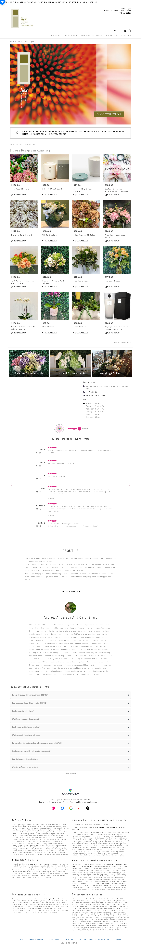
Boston (95, 827)
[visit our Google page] (71, 808)
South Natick (110, 827)
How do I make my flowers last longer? (25, 759)
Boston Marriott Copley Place (46, 899)
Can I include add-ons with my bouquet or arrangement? (31, 751)
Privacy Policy (55, 939)
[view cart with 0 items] (129, 30)
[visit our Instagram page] (53, 808)
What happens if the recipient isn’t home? (26, 735)
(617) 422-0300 (93, 392)
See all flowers (40, 151)
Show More (51, 498)
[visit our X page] (88, 808)
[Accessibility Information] (2, 2)
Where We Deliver (23, 820)
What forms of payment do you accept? (26, 719)
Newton (102, 827)
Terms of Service (36, 939)
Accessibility (103, 939)
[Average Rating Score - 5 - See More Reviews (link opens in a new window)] (72, 428)
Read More (69, 773)
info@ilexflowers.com (95, 395)
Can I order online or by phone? (23, 711)
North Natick (121, 827)
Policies (69, 939)
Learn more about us (70, 591)
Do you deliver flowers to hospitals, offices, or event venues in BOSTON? (37, 743)
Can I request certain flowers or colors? (26, 727)
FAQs (22, 939)
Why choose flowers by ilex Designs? (25, 767)
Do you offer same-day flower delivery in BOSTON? (30, 695)
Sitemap (118, 939)
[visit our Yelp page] (79, 808)
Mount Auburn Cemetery (113, 864)
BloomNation (85, 799)
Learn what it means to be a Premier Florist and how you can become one (70, 802)
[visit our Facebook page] (62, 808)
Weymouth (75, 829)
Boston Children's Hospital (40, 864)
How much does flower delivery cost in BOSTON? (29, 703)
